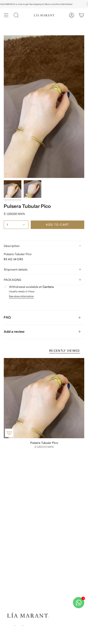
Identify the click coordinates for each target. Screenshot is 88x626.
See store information (21, 296)
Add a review (14, 331)
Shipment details (15, 269)
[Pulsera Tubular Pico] (44, 398)
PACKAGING (12, 280)
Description (12, 246)
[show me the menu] (6, 15)
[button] (16, 15)
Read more (14, 259)
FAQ (7, 317)
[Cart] (81, 15)
